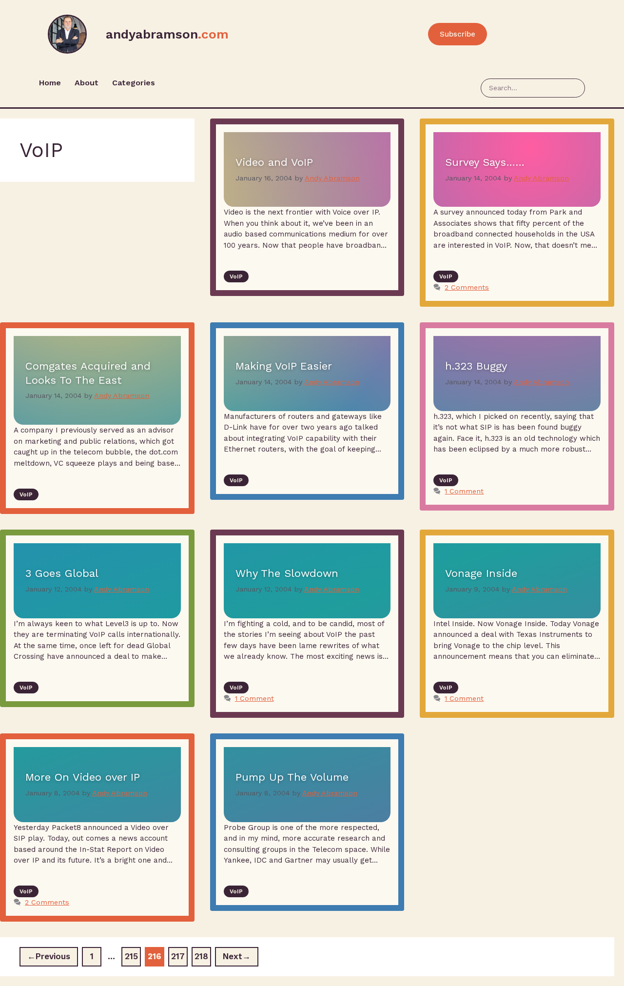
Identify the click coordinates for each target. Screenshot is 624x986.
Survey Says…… (485, 162)
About (86, 82)
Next (237, 956)
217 (179, 954)
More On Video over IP (82, 777)
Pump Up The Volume (292, 777)
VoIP (236, 276)
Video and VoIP (274, 162)
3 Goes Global (61, 573)
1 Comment (464, 491)
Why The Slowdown (286, 573)
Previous (48, 956)
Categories (133, 82)
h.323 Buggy (476, 366)
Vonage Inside (481, 573)
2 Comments (467, 287)
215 (133, 954)
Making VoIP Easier (283, 366)
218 (203, 954)
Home (50, 82)
